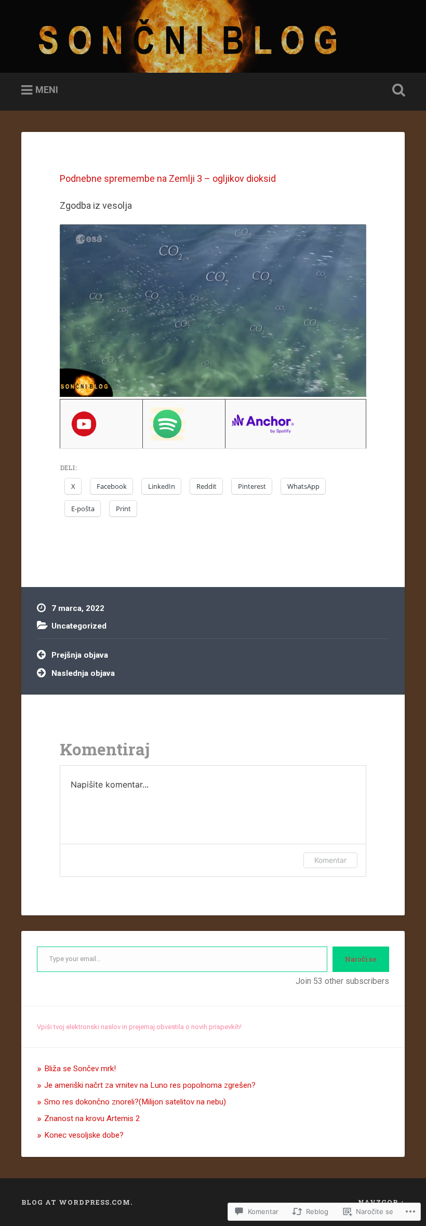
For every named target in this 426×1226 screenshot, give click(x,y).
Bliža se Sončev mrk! (80, 1068)
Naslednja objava (83, 673)
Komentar (330, 860)
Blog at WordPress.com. (76, 1202)
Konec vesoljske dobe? (84, 1135)
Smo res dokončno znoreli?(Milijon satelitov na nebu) (135, 1102)
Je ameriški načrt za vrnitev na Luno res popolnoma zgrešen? (150, 1085)
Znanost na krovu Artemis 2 (92, 1118)
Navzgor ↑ (381, 1202)
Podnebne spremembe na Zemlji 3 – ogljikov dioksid (168, 178)
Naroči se (361, 959)
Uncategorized (78, 626)
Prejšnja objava (79, 655)
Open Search (396, 90)
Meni (46, 89)
